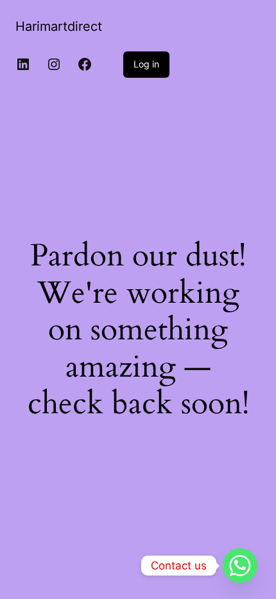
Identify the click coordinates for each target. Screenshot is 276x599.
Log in (146, 63)
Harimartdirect (58, 26)
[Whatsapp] (240, 565)
